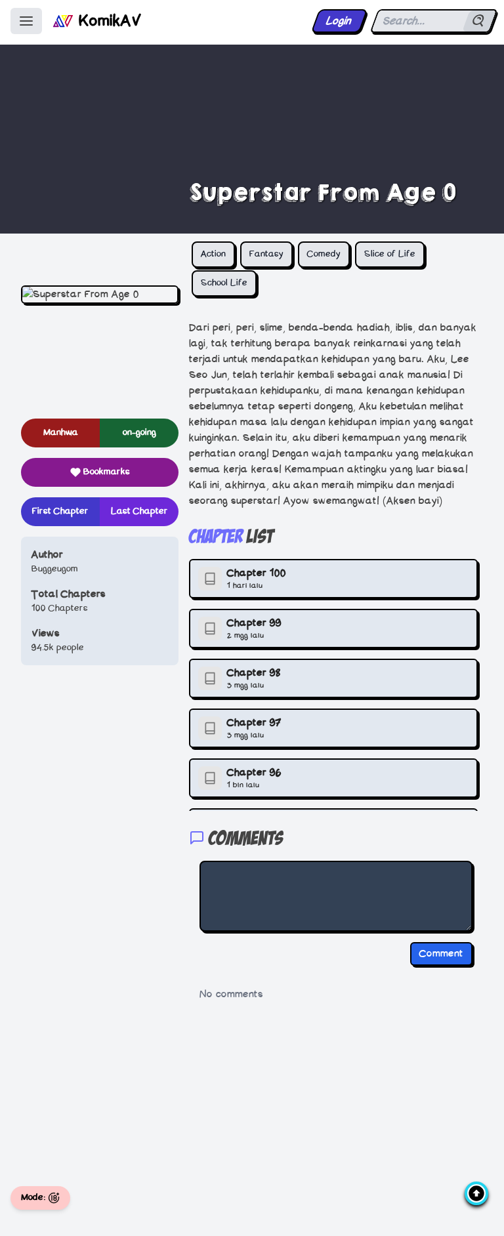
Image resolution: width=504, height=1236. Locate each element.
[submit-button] (479, 20)
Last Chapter (139, 511)
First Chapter (60, 511)
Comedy (324, 254)
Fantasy (266, 254)
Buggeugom (55, 569)
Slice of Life (389, 254)
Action (213, 254)
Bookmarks (106, 472)
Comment (441, 953)
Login (339, 21)
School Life (224, 283)
